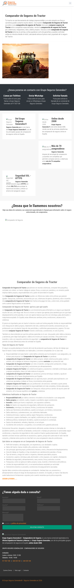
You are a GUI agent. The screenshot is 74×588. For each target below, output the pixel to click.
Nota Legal (18, 570)
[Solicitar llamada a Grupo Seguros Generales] (15, 566)
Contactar (26, 570)
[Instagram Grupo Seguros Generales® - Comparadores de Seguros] (9, 566)
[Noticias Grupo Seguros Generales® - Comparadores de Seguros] (13, 566)
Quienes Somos (7, 570)
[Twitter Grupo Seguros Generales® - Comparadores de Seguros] (7, 566)
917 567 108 (6, 561)
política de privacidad (18, 523)
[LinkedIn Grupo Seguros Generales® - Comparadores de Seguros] (11, 566)
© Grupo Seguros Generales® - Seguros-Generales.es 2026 (22, 580)
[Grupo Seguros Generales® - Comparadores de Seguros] (9, 4)
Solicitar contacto (37, 527)
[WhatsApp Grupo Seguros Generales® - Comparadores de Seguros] (3, 566)
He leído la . (15, 523)
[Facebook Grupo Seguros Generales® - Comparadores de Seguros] (5, 566)
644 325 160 (16, 561)
